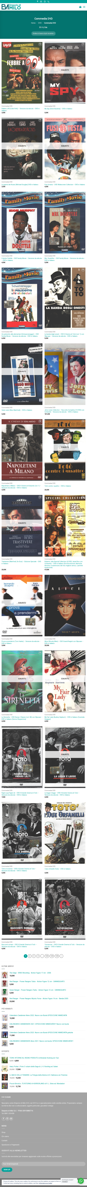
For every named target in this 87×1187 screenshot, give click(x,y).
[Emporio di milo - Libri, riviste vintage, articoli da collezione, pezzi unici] (12, 7)
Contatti (4, 1141)
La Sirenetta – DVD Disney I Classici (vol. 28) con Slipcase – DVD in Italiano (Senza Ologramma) (22, 718)
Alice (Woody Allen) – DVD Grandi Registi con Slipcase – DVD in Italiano (64, 642)
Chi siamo (5, 1136)
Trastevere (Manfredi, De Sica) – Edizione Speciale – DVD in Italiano (21, 563)
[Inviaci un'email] (11, 1119)
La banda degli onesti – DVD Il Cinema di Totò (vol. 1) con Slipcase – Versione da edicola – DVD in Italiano (64, 335)
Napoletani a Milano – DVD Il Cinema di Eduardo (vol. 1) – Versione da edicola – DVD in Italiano (21, 487)
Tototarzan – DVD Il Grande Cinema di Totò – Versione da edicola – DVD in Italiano (64, 946)
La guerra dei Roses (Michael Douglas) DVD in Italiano (20, 185)
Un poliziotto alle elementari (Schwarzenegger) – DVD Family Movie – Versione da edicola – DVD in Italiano (20, 335)
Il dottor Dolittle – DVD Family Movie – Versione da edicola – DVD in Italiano (22, 259)
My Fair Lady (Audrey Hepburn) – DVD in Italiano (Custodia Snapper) (64, 718)
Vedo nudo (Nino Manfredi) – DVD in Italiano (17, 410)
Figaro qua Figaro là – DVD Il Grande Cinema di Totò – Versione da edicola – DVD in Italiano (20, 794)
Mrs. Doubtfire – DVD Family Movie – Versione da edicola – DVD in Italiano (65, 259)
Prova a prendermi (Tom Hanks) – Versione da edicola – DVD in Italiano (21, 642)
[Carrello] (80, 6)
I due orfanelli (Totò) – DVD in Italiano (58, 869)
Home (33, 23)
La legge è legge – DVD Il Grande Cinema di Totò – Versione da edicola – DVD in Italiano (62, 794)
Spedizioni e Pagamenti (10, 1145)
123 (47, 956)
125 (57, 956)
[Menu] (84, 6)
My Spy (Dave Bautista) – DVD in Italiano (58, 109)
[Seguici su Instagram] (7, 1119)
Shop (3, 1132)
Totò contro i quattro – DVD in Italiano (58, 486)
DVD (40, 23)
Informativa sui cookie (45, 1183)
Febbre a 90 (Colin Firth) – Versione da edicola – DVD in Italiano (21, 110)
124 (52, 956)
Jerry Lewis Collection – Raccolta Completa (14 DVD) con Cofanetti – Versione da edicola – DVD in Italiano (64, 411)
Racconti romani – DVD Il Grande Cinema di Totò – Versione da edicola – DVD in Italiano (19, 946)
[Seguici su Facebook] (3, 1119)
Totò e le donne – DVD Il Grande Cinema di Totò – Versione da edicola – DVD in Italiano (19, 870)
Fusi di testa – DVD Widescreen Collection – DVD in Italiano (65, 185)
